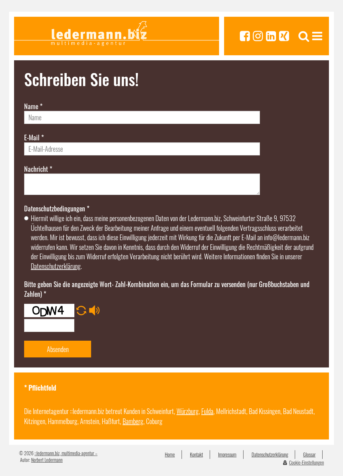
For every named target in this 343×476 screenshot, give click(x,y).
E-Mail (34, 137)
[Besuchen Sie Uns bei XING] (284, 36)
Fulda (207, 411)
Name (33, 106)
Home (170, 454)
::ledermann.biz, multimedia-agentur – (66, 453)
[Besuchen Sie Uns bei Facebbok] (245, 36)
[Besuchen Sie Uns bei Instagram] (258, 36)
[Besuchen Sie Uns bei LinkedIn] (271, 36)
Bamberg (133, 421)
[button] (81, 307)
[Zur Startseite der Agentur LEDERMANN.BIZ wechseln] (116, 36)
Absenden (58, 349)
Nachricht (38, 169)
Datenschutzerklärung (56, 266)
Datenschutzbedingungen (56, 208)
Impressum (227, 454)
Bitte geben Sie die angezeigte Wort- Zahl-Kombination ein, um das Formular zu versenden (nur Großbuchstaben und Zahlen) (167, 288)
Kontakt (196, 454)
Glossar (309, 454)
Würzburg (188, 411)
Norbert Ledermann (47, 459)
